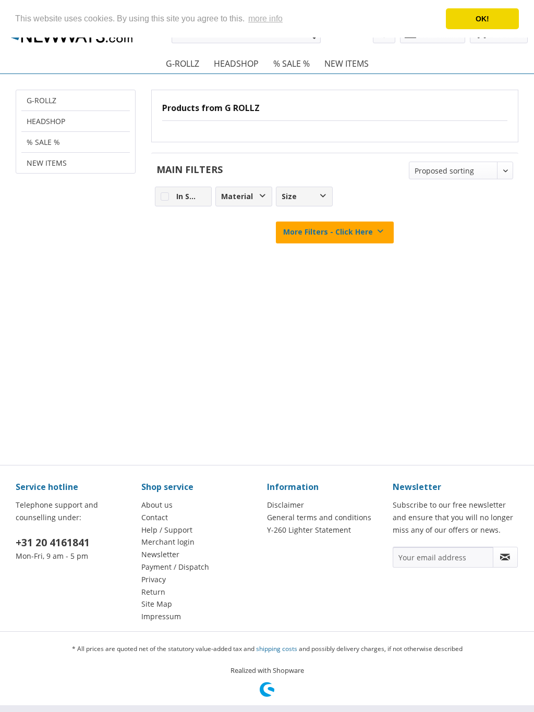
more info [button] (265, 18)
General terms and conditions (319, 517)
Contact (154, 517)
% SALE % (43, 142)
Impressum (161, 616)
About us (157, 505)
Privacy (153, 579)
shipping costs (276, 648)
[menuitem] (183, 63)
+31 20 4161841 (53, 542)
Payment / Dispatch (175, 567)
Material (237, 196)
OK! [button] (482, 19)
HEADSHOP (46, 121)
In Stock (191, 196)
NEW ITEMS (47, 163)
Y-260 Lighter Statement (309, 530)
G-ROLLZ (41, 100)
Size (289, 196)
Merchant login (168, 542)
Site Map (156, 604)
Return (153, 592)
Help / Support (166, 530)
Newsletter (160, 554)
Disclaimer (285, 505)
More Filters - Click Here (328, 232)
